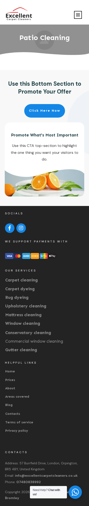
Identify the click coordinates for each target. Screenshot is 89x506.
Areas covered (17, 397)
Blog (9, 405)
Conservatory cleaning (28, 332)
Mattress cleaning (23, 314)
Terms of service (19, 422)
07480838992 (28, 482)
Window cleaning (22, 323)
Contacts (12, 414)
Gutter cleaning (21, 349)
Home (10, 371)
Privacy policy (16, 431)
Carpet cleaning (21, 280)
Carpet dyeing (20, 288)
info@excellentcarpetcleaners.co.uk (46, 475)
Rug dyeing (16, 297)
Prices (10, 380)
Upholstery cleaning (25, 306)
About (10, 388)
